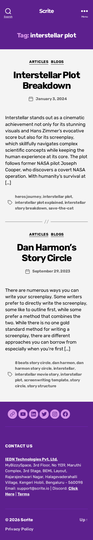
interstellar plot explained (39, 202)
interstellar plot (57, 196)
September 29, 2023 (51, 271)
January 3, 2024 (51, 98)
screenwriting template (46, 380)
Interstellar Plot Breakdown (46, 80)
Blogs (57, 62)
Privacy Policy (19, 529)
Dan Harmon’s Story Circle (46, 252)
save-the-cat (61, 208)
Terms (23, 494)
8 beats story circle (33, 362)
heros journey (28, 196)
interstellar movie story (37, 374)
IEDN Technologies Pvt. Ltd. (31, 459)
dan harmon (63, 362)
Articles (38, 62)
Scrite (46, 11)
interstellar (64, 368)
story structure (41, 386)
